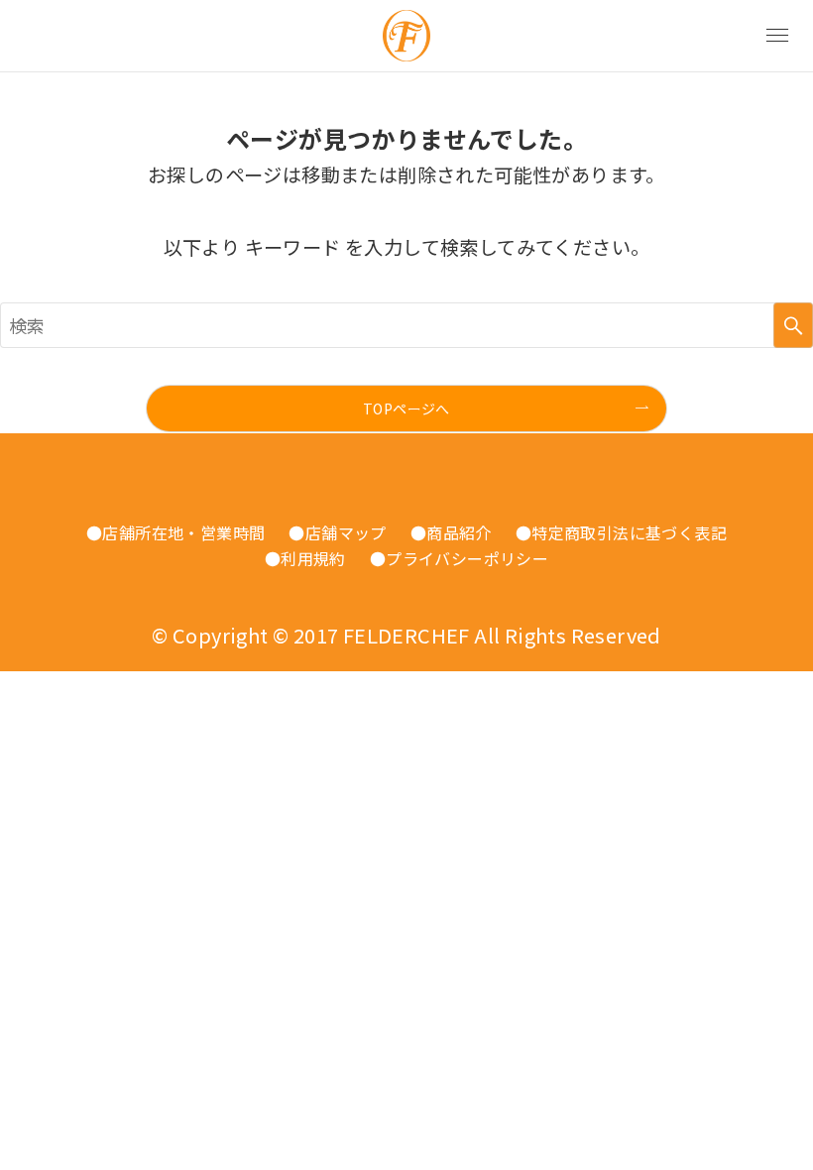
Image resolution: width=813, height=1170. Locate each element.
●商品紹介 (451, 532)
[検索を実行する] (793, 325)
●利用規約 (305, 558)
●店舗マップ (337, 532)
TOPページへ (406, 408)
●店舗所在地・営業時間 (175, 532)
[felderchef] (406, 35)
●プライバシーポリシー (459, 558)
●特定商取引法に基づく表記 (621, 532)
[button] (777, 35)
